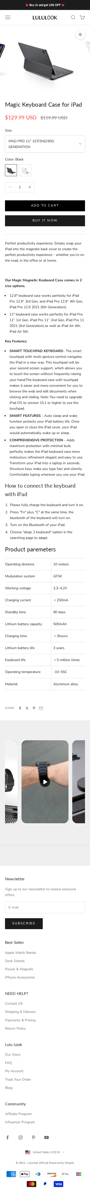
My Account (14, 1071)
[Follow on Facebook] (7, 1137)
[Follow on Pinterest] (33, 1137)
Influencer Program (20, 1122)
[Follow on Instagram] (20, 1137)
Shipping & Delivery (20, 1011)
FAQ (8, 1062)
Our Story (12, 1054)
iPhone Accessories (20, 977)
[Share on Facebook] (20, 708)
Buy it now (45, 220)
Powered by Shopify (61, 1162)
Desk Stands (15, 961)
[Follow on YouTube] (46, 1137)
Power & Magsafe (19, 969)
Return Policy (15, 1028)
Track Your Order (18, 1079)
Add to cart (45, 205)
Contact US (14, 1003)
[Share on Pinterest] (34, 708)
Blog (8, 1087)
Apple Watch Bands (20, 952)
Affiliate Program (18, 1114)
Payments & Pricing (20, 1020)
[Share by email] (41, 708)
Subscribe (24, 923)
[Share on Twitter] (27, 708)
